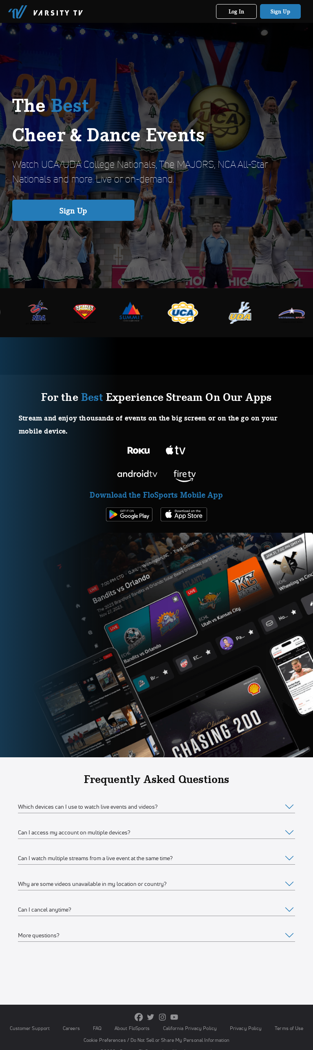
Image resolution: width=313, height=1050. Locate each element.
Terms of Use (289, 1028)
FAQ (97, 1028)
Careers (71, 1028)
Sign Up (281, 11)
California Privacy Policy (190, 1028)
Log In (237, 11)
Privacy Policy (246, 1028)
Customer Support (30, 1028)
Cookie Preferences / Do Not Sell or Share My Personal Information (156, 1040)
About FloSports (132, 1028)
